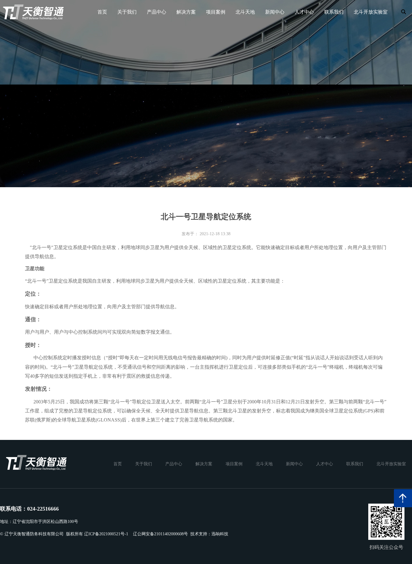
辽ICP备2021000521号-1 (106, 534)
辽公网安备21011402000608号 (160, 534)
